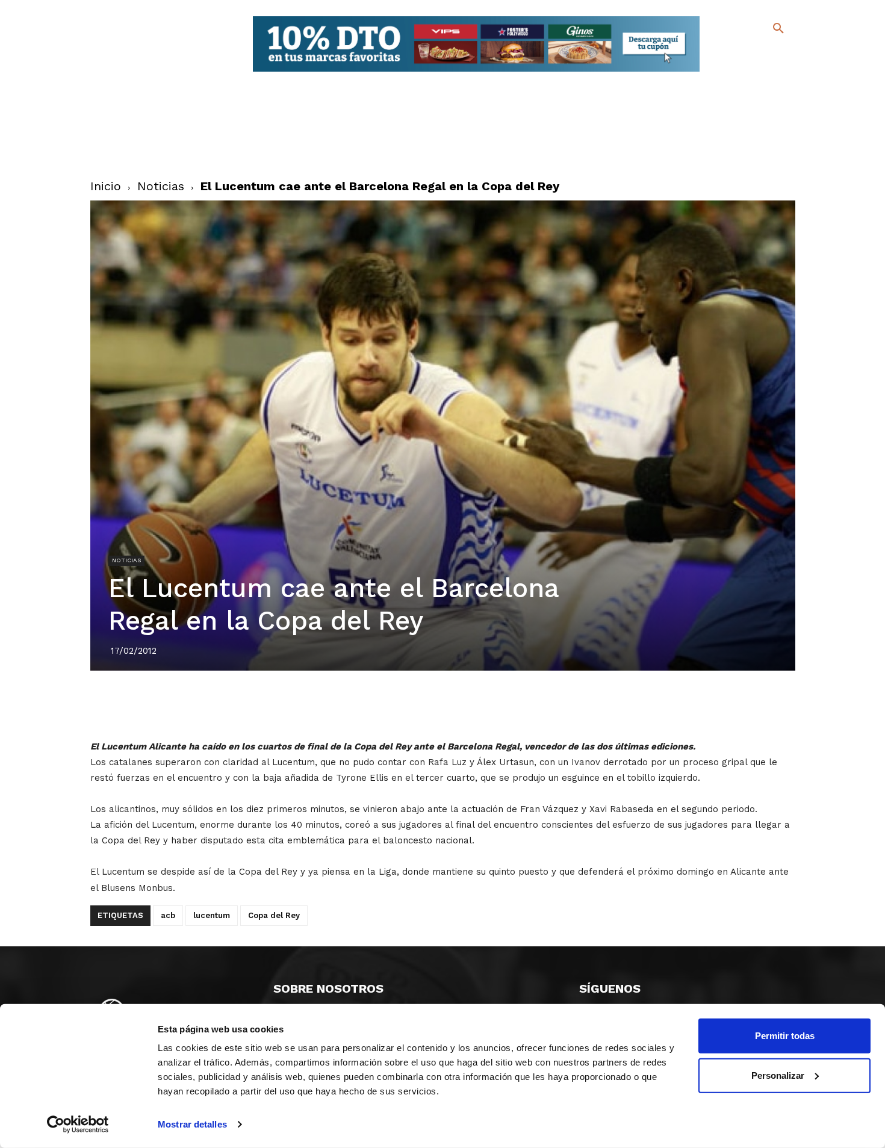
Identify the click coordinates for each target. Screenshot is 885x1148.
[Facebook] (729, 54)
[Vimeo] (749, 72)
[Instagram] (783, 54)
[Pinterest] (429, 704)
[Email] (512, 704)
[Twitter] (747, 53)
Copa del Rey (274, 915)
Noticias (160, 186)
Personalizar (777, 1075)
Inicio (105, 186)
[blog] (764, 53)
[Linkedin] (456, 704)
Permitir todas (785, 1036)
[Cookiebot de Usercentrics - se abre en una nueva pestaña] (78, 1124)
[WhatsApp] (484, 704)
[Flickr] (729, 72)
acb (168, 915)
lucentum (211, 915)
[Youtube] (768, 72)
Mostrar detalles (192, 1124)
